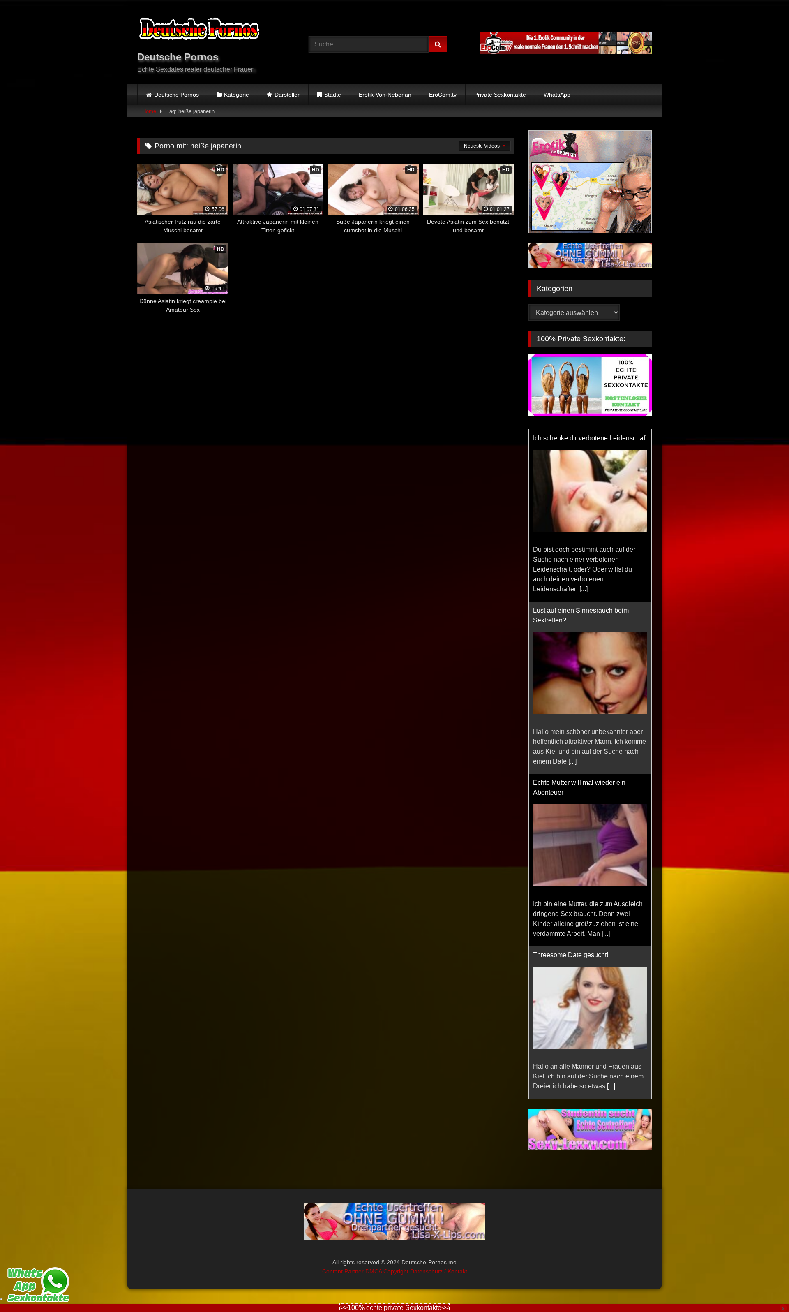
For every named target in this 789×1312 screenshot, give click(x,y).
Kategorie (236, 94)
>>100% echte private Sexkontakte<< (394, 1307)
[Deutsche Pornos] (199, 30)
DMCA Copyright (387, 1270)
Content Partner (343, 1270)
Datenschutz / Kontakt (438, 1270)
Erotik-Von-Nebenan (385, 94)
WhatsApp (557, 94)
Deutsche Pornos (176, 94)
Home (149, 111)
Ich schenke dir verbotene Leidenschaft (590, 438)
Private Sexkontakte (500, 94)
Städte (332, 94)
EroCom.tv (443, 94)
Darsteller (287, 94)
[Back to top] (763, 1288)
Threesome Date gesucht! (570, 954)
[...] (583, 588)
